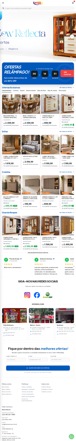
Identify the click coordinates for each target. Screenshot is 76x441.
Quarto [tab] (22, 90)
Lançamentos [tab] (6, 90)
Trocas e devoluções (28, 394)
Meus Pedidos (6, 389)
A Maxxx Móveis (46, 387)
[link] (11, 111)
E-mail (30, 356)
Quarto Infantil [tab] (31, 90)
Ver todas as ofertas (67, 87)
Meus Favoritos (6, 391)
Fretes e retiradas (27, 387)
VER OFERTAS (67, 73)
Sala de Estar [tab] (41, 90)
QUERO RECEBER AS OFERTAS (38, 368)
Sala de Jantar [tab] (52, 90)
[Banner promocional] (38, 36)
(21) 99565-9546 (7, 419)
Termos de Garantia (27, 391)
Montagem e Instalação (28, 389)
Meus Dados (5, 387)
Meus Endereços (6, 394)
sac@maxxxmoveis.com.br (9, 424)
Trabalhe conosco (46, 391)
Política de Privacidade (28, 396)
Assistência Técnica (47, 389)
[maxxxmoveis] (38, 3)
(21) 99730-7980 (8, 414)
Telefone (53, 356)
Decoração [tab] (62, 90)
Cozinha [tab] (15, 90)
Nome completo (11, 356)
